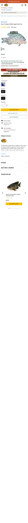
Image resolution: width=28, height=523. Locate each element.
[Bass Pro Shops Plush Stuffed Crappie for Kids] (14, 185)
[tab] (11, 208)
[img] (25, 5)
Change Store (6, 131)
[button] (26, 1)
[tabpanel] (14, 192)
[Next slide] (25, 193)
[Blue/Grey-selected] (3, 84)
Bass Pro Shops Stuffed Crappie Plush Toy (11, 24)
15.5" (3, 91)
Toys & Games (9, 15)
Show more (3, 153)
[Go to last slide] (3, 193)
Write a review (13, 27)
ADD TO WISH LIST (12, 113)
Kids (5, 15)
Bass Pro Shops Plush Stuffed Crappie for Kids (13, 195)
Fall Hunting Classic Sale (13, 1)
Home (2, 15)
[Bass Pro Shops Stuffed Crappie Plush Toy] (3, 49)
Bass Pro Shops (4, 21)
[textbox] (4, 105)
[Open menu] (2, 5)
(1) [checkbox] (11, 198)
